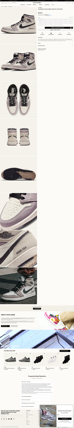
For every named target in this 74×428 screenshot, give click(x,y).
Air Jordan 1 (10, 6)
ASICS (27, 412)
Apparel (40, 4)
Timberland (27, 424)
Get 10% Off (65, 418)
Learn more (48, 14)
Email (58, 414)
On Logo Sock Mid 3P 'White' (50, 368)
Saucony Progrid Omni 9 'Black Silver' (9, 368)
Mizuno (27, 417)
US (70, 17)
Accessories (47, 4)
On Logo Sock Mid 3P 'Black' (36, 368)
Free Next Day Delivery (8, 0)
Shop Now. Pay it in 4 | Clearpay (22, 0)
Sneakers (34, 4)
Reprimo (27, 420)
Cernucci (27, 413)
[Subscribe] (22, 416)
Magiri (27, 416)
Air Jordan (5, 6)
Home (2, 6)
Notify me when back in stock (57, 27)
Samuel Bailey (28, 421)
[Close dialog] (72, 406)
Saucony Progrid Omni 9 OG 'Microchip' (22, 369)
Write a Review (38, 309)
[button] (35, 4)
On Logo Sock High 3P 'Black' (63, 368)
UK (68, 17)
